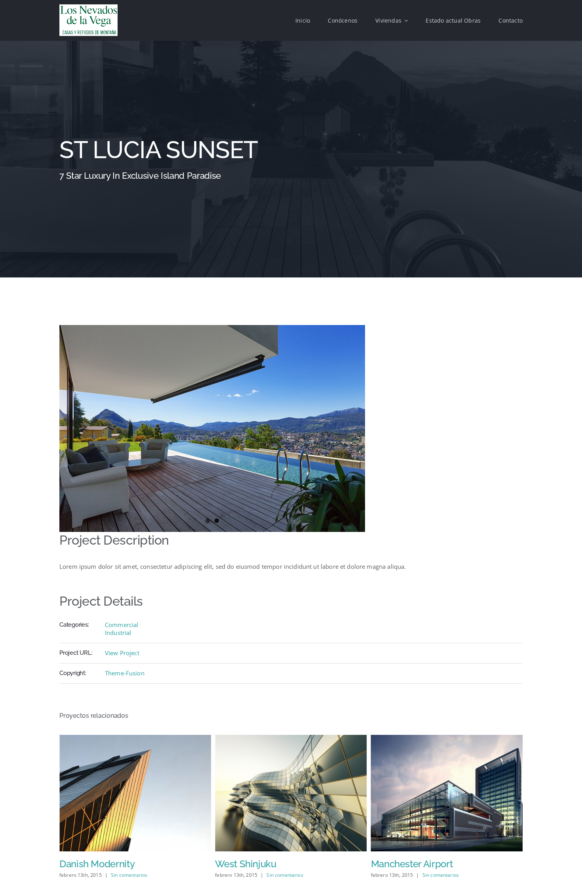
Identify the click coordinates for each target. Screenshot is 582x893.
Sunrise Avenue (404, 864)
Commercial (122, 625)
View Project (122, 653)
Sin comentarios (129, 875)
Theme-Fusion (125, 673)
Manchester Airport (256, 864)
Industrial (118, 633)
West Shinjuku (89, 864)
